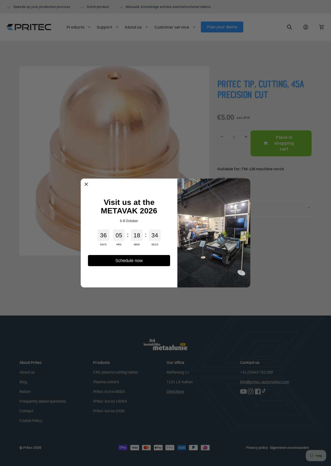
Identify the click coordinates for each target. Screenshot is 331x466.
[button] (86, 184)
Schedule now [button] (129, 260)
